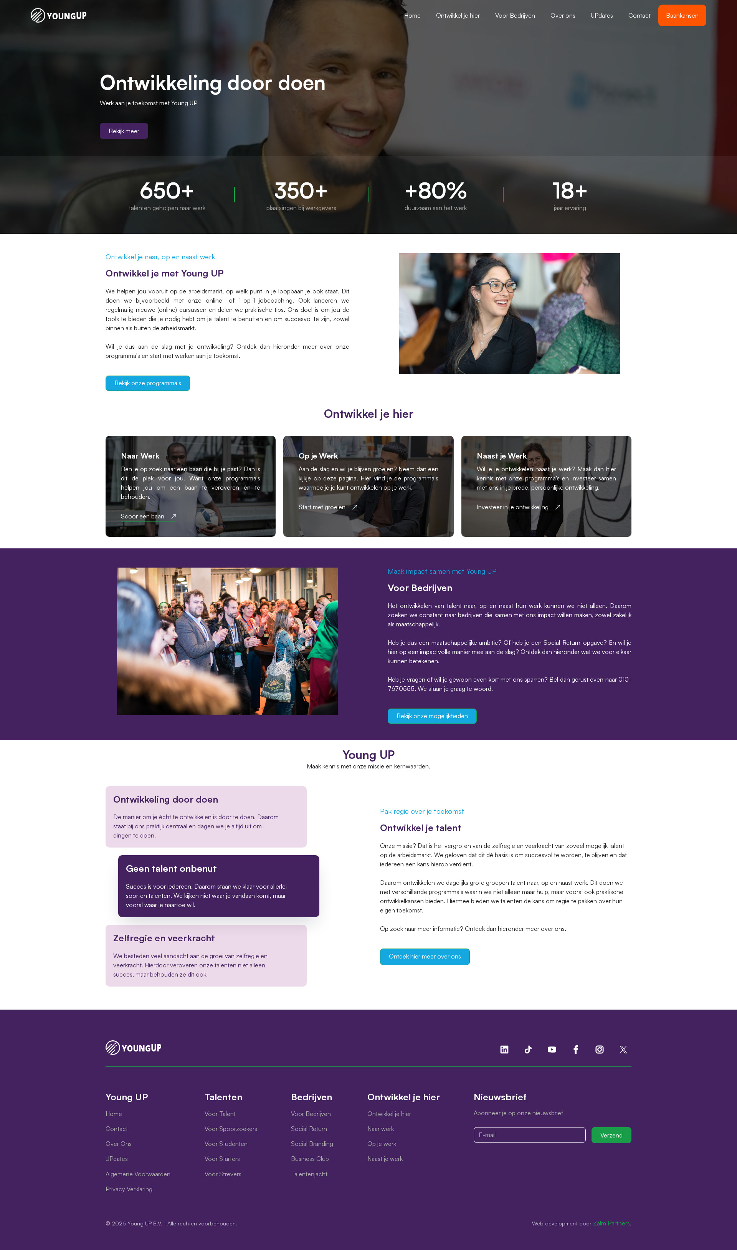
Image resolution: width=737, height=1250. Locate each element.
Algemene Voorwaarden (138, 1174)
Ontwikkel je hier (458, 15)
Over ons (562, 15)
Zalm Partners (611, 1223)
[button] (457, 15)
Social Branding (312, 1143)
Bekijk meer (124, 131)
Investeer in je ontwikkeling (513, 507)
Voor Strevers (223, 1174)
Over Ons (119, 1143)
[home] (58, 15)
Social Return (309, 1128)
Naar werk (380, 1128)
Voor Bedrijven (515, 15)
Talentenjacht (309, 1174)
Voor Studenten (226, 1143)
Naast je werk (385, 1158)
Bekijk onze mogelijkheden (432, 716)
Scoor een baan (142, 516)
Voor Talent (220, 1114)
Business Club (310, 1158)
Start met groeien (322, 507)
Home (412, 15)
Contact (639, 15)
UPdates (602, 15)
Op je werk (381, 1143)
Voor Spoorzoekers (231, 1128)
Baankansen (682, 15)
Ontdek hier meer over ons (425, 956)
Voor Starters (222, 1158)
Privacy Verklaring (129, 1189)
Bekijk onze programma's (147, 383)
